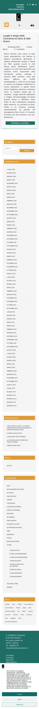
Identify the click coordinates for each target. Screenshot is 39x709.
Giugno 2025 (11, 190)
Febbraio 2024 (12, 228)
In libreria (10, 517)
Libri (8, 531)
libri (19, 611)
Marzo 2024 (11, 225)
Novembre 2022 (12, 267)
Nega (19, 699)
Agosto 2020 (11, 350)
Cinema (9, 500)
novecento (8, 614)
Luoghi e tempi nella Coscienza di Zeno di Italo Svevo (17, 38)
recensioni (29, 614)
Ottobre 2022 (11, 270)
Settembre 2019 (12, 381)
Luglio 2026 (11, 169)
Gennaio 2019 (11, 399)
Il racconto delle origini (16, 436)
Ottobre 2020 (11, 343)
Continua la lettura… (20, 123)
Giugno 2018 (11, 402)
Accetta (19, 694)
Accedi (9, 466)
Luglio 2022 (11, 277)
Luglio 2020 (11, 353)
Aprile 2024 (11, 221)
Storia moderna (15, 576)
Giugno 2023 (11, 249)
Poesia (9, 538)
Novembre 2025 (12, 183)
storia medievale (16, 573)
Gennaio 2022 (11, 294)
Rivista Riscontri (13, 541)
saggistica (13, 618)
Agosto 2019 (11, 385)
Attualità (10, 493)
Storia (9, 545)
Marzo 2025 (11, 197)
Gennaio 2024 (11, 232)
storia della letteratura (11, 621)
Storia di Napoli (15, 569)
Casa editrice (11, 496)
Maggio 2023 (11, 253)
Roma (6, 618)
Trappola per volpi (13, 445)
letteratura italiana (14, 527)
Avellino (20, 604)
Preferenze (19, 705)
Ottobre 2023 (11, 242)
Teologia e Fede (12, 584)
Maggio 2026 (11, 176)
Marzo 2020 (11, 367)
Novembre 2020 (12, 340)
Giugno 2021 (11, 315)
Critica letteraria (13, 510)
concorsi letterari (28, 604)
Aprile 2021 (11, 322)
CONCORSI (10, 658)
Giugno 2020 (11, 357)
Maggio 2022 (11, 284)
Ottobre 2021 (11, 305)
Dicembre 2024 (12, 208)
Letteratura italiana (10, 611)
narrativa (30, 611)
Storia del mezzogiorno (18, 557)
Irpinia (24, 608)
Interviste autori (13, 524)
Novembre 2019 (12, 378)
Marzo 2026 (11, 180)
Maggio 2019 (11, 395)
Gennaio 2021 (11, 333)
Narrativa (10, 534)
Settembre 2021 (12, 308)
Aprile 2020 (11, 364)
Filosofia (10, 513)
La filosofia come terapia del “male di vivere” (17, 441)
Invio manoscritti (16, 9)
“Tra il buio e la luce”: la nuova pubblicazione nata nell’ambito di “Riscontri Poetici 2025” (19, 428)
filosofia (18, 608)
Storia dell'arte (15, 561)
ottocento (15, 614)
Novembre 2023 (12, 239)
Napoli (23, 611)
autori (13, 604)
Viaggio (9, 587)
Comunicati (11, 503)
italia (30, 608)
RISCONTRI (10, 660)
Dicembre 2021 (12, 298)
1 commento (20, 49)
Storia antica (15, 550)
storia (19, 618)
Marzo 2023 (11, 256)
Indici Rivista (11, 520)
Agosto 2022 (11, 274)
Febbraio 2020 (12, 371)
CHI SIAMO (10, 655)
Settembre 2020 (12, 346)
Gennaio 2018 (11, 406)
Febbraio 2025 (12, 201)
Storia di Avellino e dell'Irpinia (17, 565)
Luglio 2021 (11, 312)
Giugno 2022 (11, 280)
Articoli (20, 7)
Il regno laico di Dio (14, 433)
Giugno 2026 (11, 173)
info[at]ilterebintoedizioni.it (17, 648)
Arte (8, 486)
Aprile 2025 (11, 194)
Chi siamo (20, 5)
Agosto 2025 (11, 187)
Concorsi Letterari (14, 507)
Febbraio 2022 (12, 291)
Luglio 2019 (11, 388)
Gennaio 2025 (11, 204)
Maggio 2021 (11, 319)
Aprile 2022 (11, 287)
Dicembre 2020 (12, 336)
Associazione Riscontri (15, 489)
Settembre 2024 (12, 214)
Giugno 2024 (11, 218)
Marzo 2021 (11, 326)
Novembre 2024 (12, 211)
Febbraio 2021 (12, 329)
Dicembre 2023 (12, 235)
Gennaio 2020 (11, 374)
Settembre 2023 (12, 246)
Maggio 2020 (11, 360)
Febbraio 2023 (12, 260)
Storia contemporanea (18, 554)
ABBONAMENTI (11, 662)
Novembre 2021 (12, 301)
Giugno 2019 (11, 392)
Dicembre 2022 (12, 263)
